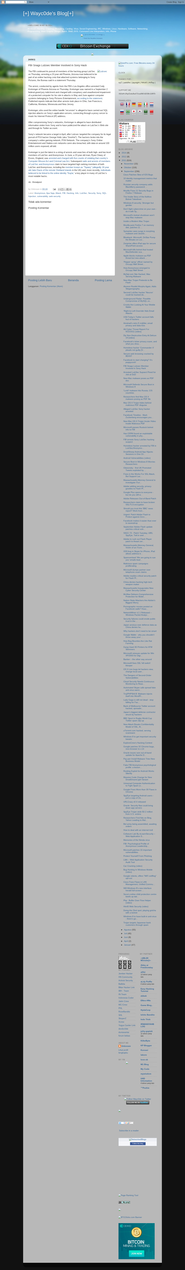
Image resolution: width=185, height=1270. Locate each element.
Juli (126, 933)
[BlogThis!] (62, 189)
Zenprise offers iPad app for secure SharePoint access (139, 244)
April (126, 941)
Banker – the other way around (137, 659)
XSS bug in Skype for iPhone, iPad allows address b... (139, 552)
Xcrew (121, 1022)
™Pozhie (145, 1088)
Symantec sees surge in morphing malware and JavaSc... (139, 232)
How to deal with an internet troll (138, 830)
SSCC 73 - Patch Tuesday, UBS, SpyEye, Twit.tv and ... (138, 534)
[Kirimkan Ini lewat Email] (59, 189)
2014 (124, 153)
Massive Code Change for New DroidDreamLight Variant (137, 778)
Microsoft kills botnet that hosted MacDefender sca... (138, 251)
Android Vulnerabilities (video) (137, 458)
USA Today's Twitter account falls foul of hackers (138, 318)
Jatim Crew (124, 1001)
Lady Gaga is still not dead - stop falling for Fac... (138, 701)
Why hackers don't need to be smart (140, 631)
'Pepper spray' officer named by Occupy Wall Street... (137, 263)
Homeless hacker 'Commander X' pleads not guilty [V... (138, 349)
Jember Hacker (126, 974)
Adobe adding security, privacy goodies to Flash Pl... (137, 487)
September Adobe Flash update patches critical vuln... (137, 528)
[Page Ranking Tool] (128, 1195)
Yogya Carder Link (127, 1025)
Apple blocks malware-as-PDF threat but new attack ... (137, 257)
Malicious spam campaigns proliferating (135, 565)
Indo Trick (145, 1019)
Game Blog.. (147, 1005)
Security (91, 193)
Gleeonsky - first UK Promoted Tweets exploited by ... (137, 469)
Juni (126, 937)
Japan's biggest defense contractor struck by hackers (139, 713)
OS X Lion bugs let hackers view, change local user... (138, 670)
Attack (58, 193)
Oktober (128, 167)
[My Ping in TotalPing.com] (124, 1203)
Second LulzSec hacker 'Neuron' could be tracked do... (138, 293)
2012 (124, 157)
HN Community (125, 977)
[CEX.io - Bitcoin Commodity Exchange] (92, 48)
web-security (55, 196)
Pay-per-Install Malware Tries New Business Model (139, 760)
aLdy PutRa (146, 982)
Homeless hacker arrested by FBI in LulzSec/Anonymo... (139, 447)
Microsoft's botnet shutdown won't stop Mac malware (138, 216)
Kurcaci (144, 1050)
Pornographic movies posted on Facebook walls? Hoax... (137, 608)
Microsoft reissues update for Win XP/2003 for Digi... (138, 654)
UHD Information (146, 1079)
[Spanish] (140, 106)
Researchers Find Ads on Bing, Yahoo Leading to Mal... (137, 819)
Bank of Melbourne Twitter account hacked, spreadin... (139, 707)
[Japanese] (134, 113)
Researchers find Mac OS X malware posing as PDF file (137, 398)
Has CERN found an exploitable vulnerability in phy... (137, 434)
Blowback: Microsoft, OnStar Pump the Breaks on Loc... (139, 238)
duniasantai (124, 1032)
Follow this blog (137, 1143)
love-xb (144, 1060)
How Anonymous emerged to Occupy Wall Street (136, 269)
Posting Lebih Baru (40, 280)
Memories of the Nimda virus (136, 840)
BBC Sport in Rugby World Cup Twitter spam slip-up (137, 719)
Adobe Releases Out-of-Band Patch (139, 499)
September (129, 171)
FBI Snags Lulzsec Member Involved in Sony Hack (136, 367)
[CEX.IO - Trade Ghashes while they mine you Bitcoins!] (137, 1258)
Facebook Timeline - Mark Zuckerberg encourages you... (138, 416)
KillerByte (145, 1041)
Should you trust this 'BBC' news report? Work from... (138, 509)
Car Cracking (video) (132, 866)
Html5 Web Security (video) (135, 906)
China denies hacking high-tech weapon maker (137, 583)
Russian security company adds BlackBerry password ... (137, 185)
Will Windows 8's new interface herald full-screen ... (137, 889)
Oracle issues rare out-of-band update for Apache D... (137, 754)
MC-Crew (123, 1005)
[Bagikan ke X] (64, 189)
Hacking (70, 193)
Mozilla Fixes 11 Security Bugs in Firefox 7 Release (138, 192)
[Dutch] (152, 106)
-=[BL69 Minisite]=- (146, 959)
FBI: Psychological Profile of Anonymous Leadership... (136, 845)
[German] (134, 106)
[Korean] (140, 113)
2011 (124, 160)
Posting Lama (103, 280)
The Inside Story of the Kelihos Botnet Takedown (137, 198)
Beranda (73, 280)
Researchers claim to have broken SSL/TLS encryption (139, 503)
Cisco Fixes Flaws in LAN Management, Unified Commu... (139, 883)
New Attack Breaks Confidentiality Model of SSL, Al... (138, 725)
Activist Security (126, 980)
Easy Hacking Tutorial (147, 990)
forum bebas (124, 1036)
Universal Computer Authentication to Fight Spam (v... (139, 784)
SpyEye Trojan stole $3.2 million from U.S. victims (138, 813)
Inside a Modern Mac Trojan (136, 221)
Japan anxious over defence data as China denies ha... (140, 626)
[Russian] (123, 113)
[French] (129, 106)
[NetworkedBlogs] (137, 1139)
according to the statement (89, 98)
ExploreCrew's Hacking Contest (137, 743)
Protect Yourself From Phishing (137, 856)
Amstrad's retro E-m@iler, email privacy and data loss (137, 324)
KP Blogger (146, 1045)
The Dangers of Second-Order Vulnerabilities (137, 676)
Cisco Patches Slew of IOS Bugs (138, 175)
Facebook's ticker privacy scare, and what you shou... (140, 342)
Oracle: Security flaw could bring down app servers (138, 807)
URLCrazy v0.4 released (134, 802)
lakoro (144, 1055)
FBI (63, 193)
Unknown (126, 1046)
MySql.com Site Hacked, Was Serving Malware (136, 275)
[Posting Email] (54, 189)
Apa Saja (50, 193)
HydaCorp (145, 1010)
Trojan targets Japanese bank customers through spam (137, 924)
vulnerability (42, 196)
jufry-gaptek (147, 1031)
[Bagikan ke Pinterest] (70, 189)
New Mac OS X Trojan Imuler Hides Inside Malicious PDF (139, 422)
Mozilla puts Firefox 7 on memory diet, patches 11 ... (138, 226)
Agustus (128, 930)
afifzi (143, 972)
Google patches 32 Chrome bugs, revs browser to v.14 (138, 748)
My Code (145, 1069)
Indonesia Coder (126, 998)
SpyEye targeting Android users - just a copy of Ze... (138, 797)
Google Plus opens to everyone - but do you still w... (138, 493)
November (129, 164)
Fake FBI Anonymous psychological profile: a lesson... (139, 766)
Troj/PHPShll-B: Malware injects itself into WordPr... (137, 695)
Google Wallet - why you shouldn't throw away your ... (138, 636)
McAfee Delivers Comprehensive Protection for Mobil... (138, 595)
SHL (120, 1015)
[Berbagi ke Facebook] (67, 189)
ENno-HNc (146, 1000)
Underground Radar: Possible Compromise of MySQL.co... (137, 300)
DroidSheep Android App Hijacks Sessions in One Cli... (138, 453)
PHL (120, 1008)
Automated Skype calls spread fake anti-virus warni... (139, 689)
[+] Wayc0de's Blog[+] (48, 13)
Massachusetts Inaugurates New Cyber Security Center (138, 589)
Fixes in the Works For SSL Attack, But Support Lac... (139, 475)
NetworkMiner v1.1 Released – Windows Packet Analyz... (137, 614)
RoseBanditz (124, 1012)
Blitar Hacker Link (127, 987)
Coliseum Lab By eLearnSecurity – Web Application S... (139, 835)
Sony (99, 193)
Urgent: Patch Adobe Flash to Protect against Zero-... (136, 516)
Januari (127, 945)
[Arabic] (146, 113)
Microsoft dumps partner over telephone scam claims (136, 571)
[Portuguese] (129, 113)
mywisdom (146, 1074)
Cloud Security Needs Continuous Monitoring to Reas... (138, 682)
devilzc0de (123, 1029)
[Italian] (146, 106)
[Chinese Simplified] (152, 113)
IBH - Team (124, 991)
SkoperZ (122, 1018)
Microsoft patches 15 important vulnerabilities (137, 851)
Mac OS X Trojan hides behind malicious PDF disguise (137, 404)
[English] (123, 106)
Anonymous (39, 193)
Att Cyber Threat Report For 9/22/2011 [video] (136, 330)
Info (77, 193)
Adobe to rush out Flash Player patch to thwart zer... (137, 540)
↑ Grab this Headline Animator (92, 38)
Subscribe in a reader (129, 1131)
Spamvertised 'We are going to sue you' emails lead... (139, 558)
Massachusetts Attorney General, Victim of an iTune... (138, 546)
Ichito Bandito (148, 1015)
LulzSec (83, 193)
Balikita (122, 984)
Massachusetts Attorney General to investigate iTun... (139, 481)
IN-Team (122, 994)
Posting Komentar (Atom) (51, 286)
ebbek (144, 996)
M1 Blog (145, 1064)
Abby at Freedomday (147, 966)
